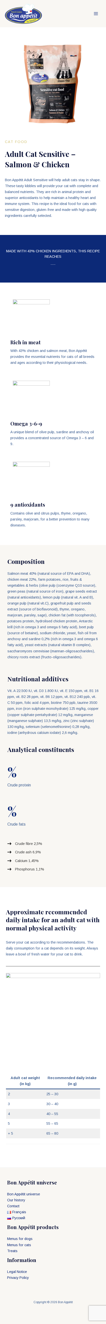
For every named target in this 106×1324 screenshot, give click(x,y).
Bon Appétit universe (23, 1194)
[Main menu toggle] (96, 13)
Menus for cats (19, 1245)
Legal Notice (17, 1272)
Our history (16, 1200)
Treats (12, 1251)
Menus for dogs (20, 1239)
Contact (13, 1206)
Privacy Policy (18, 1278)
